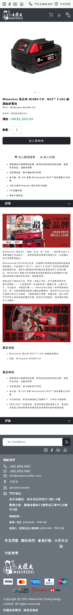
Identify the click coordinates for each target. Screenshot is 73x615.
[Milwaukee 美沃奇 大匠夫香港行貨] (36, 247)
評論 (8, 420)
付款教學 (12, 553)
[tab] (36, 203)
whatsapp (21, 4)
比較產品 (59, 14)
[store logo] (13, 15)
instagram (4, 4)
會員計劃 (45, 540)
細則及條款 (31, 610)
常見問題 (65, 4)
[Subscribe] (66, 442)
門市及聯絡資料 (43, 4)
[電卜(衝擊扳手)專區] (36, 341)
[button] (34, 92)
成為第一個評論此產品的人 (15, 113)
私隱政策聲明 (12, 610)
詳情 (8, 203)
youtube (15, 4)
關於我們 (28, 540)
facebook (10, 4)
